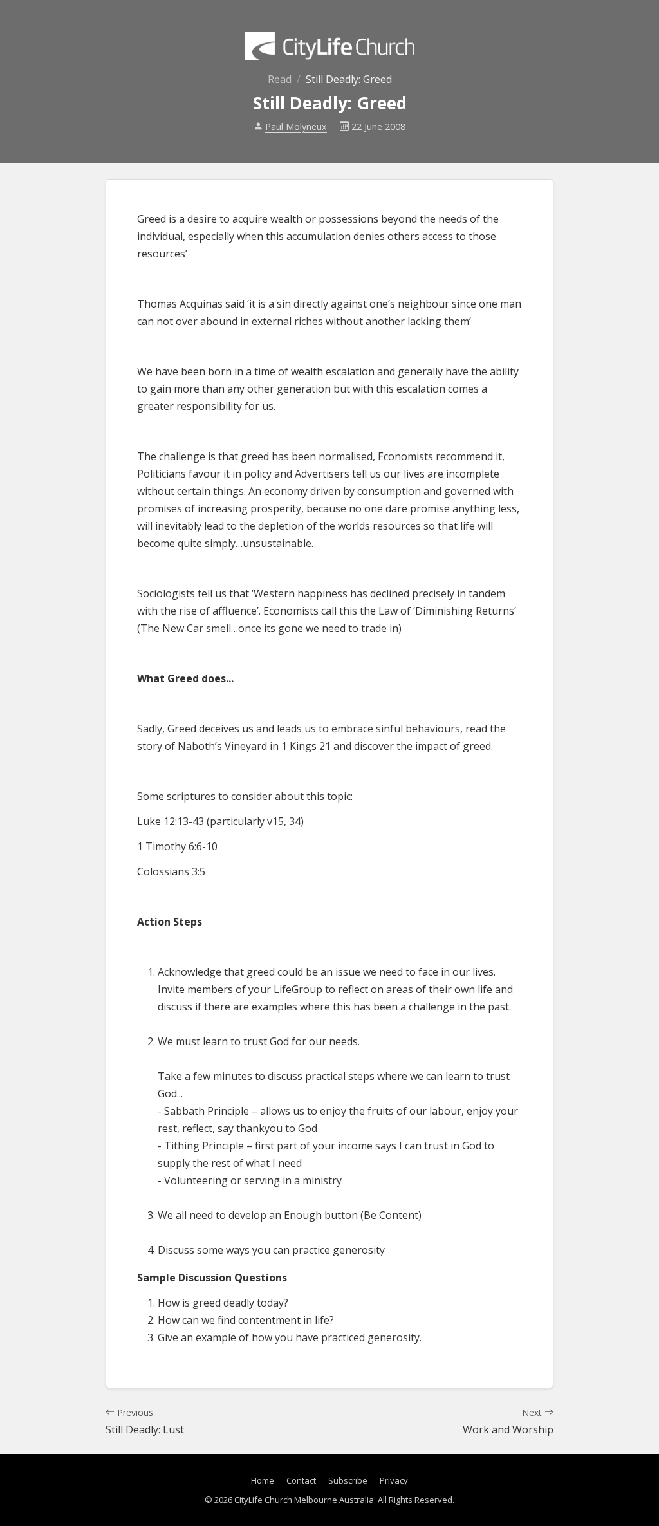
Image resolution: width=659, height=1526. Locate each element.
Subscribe (347, 1480)
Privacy (394, 1480)
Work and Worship (508, 1421)
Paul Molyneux (296, 126)
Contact (301, 1480)
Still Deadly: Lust (145, 1421)
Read (280, 79)
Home (262, 1480)
